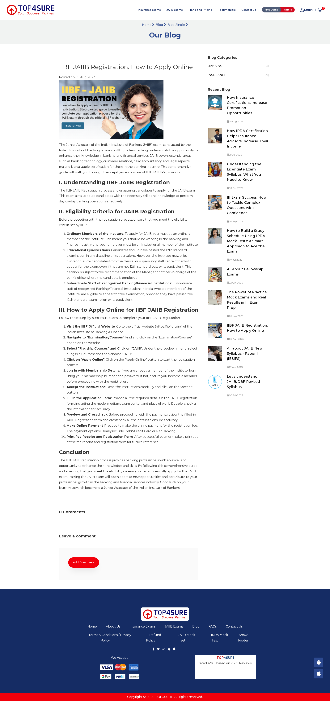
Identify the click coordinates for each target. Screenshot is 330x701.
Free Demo (271, 9)
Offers (288, 9)
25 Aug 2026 (236, 121)
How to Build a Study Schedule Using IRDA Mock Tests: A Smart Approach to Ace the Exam (246, 241)
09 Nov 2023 (236, 316)
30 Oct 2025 (236, 188)
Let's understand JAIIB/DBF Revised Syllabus (243, 381)
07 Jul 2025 (235, 259)
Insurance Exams (149, 9)
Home (147, 25)
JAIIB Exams (175, 9)
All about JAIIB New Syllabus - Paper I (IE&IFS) (245, 353)
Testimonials (227, 9)
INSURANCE (238, 75)
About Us (113, 626)
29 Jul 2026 (235, 154)
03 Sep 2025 (236, 221)
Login (308, 9)
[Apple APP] (318, 673)
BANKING (238, 66)
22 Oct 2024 (236, 282)
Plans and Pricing (200, 9)
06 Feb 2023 (236, 395)
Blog (160, 25)
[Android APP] (318, 662)
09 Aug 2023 (236, 338)
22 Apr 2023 (236, 367)
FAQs (213, 626)
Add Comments (83, 562)
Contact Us (248, 9)
